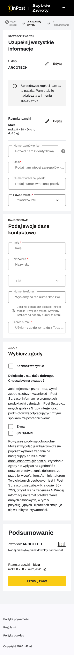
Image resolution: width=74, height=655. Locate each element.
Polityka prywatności (16, 619)
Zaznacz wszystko (30, 366)
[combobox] (37, 200)
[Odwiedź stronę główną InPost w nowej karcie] (16, 8)
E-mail (21, 426)
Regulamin (10, 627)
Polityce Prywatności (31, 510)
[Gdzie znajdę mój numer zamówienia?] (63, 151)
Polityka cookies (13, 635)
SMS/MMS (24, 433)
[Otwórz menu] (64, 7)
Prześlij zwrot (37, 581)
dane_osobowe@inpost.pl (27, 461)
